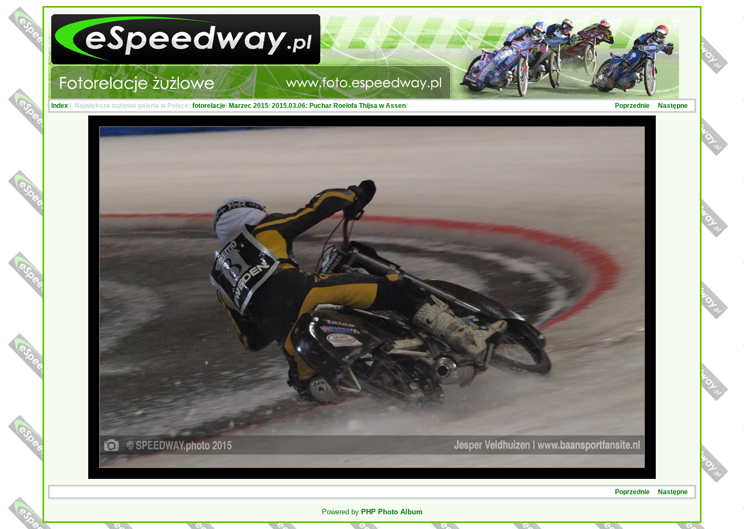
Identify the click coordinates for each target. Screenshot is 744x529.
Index (59, 106)
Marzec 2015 (249, 106)
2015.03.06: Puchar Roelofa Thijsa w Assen (339, 106)
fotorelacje (208, 106)
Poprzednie (632, 106)
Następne (673, 106)
